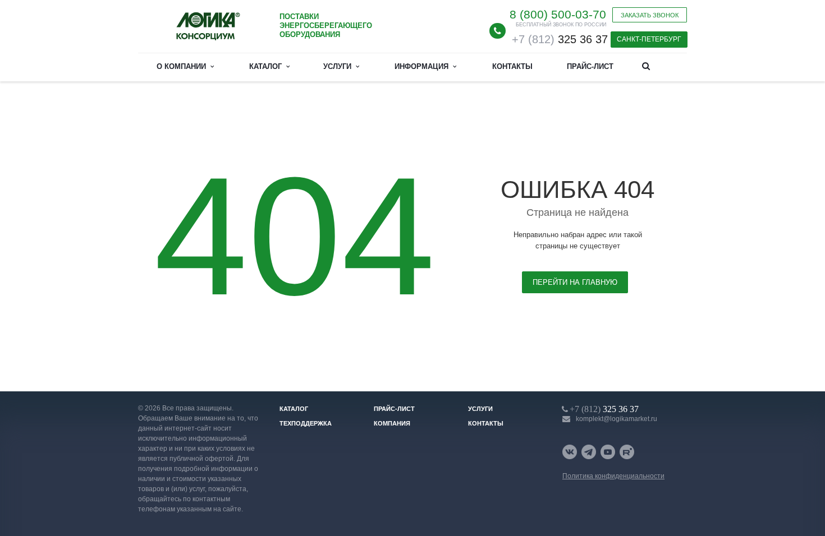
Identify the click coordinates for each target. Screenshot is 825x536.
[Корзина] (674, 65)
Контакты (512, 66)
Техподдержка (305, 423)
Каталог (267, 66)
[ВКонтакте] (569, 452)
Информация (424, 66)
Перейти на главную (575, 282)
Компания (392, 423)
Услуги (339, 66)
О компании (183, 66)
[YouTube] (608, 452)
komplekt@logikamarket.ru (616, 419)
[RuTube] (627, 452)
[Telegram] (588, 452)
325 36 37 (560, 39)
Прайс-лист (590, 66)
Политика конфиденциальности (613, 476)
